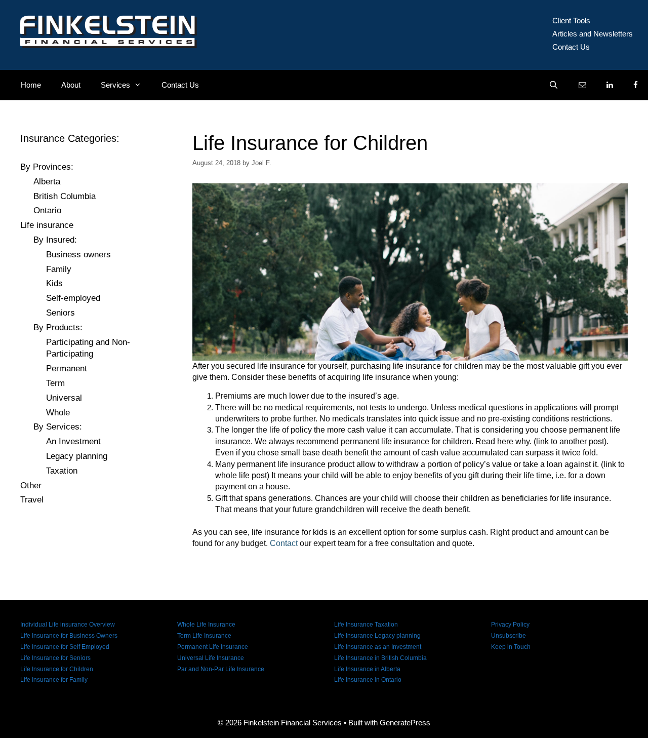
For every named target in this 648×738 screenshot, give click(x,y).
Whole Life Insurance (206, 624)
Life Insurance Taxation (366, 624)
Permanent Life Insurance (212, 646)
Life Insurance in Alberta (367, 669)
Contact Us (571, 47)
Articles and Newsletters (592, 33)
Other (31, 485)
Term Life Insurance (204, 635)
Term (55, 383)
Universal (64, 398)
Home (31, 85)
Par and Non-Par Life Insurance (220, 669)
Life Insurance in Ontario (367, 679)
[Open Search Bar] (554, 85)
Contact (284, 543)
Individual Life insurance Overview (67, 624)
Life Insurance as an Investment (377, 646)
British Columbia (64, 196)
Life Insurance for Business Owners (68, 635)
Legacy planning (76, 456)
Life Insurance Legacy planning (377, 635)
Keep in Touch (511, 646)
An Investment (73, 441)
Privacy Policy (510, 624)
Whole (58, 412)
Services (115, 85)
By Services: (57, 427)
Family (58, 269)
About (70, 85)
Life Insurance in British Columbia (380, 658)
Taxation (61, 471)
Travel (32, 499)
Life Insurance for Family (54, 679)
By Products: (58, 327)
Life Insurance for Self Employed (64, 646)
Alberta (46, 181)
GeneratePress (405, 722)
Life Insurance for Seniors (55, 658)
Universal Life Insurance (210, 658)
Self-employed (73, 298)
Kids (54, 283)
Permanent (66, 368)
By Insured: (55, 240)
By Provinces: (46, 167)
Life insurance (46, 225)
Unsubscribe (508, 635)
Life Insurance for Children (56, 669)
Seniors (60, 313)
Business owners (78, 254)
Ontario (47, 210)
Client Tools (571, 20)
